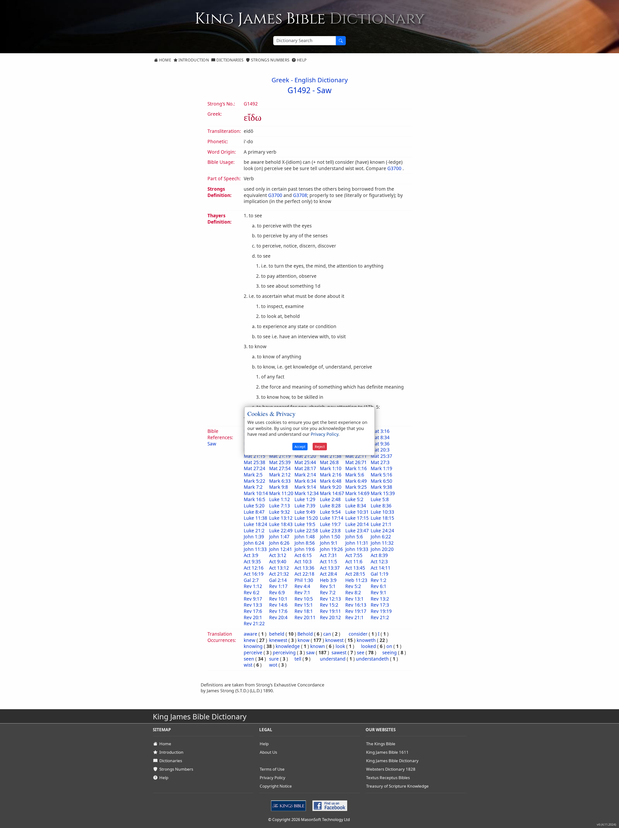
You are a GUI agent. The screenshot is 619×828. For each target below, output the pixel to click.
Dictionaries (229, 60)
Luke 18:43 (281, 524)
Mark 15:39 (383, 493)
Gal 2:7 (251, 580)
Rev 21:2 (380, 617)
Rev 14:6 (278, 605)
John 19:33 (356, 549)
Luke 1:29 (305, 499)
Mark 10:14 (256, 493)
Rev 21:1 (354, 617)
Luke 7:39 (305, 506)
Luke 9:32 (279, 512)
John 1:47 (279, 537)
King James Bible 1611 (387, 752)
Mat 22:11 (356, 456)
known (317, 646)
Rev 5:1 (328, 586)
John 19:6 (305, 549)
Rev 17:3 (380, 605)
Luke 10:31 (357, 512)
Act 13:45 (355, 568)
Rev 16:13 (355, 605)
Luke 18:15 (382, 518)
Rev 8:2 (353, 592)
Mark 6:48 (330, 481)
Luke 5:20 (254, 506)
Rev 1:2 (378, 580)
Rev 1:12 (253, 586)
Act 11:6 (353, 561)
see (360, 652)
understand (333, 659)
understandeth (372, 659)
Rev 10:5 (304, 599)
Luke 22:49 (281, 530)
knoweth (366, 640)
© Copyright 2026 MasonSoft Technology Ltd (309, 819)
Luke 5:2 (354, 499)
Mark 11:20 (281, 493)
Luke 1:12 (279, 499)
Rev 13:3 (253, 605)
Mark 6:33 (280, 481)
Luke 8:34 (355, 506)
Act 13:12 (279, 568)
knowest (334, 640)
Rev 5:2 (353, 586)
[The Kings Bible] (289, 805)
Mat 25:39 (280, 462)
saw (310, 652)
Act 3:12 (277, 555)
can (327, 634)
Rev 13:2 (380, 599)
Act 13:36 (304, 568)
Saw (324, 90)
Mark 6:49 (356, 481)
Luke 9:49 (305, 512)
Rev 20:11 (305, 617)
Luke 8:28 (330, 506)
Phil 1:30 (304, 580)
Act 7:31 (328, 555)
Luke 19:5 (305, 524)
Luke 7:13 (279, 506)
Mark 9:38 (381, 487)
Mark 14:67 (332, 493)
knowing (253, 646)
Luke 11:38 (255, 518)
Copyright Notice (276, 786)
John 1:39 (254, 537)
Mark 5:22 (254, 481)
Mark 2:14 (305, 475)
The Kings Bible (380, 743)
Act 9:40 (277, 561)
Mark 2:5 (253, 475)
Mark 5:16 (381, 475)
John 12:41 (280, 549)
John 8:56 (305, 543)
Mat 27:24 (254, 468)
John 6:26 (279, 543)
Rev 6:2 (251, 592)
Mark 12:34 (307, 493)
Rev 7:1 (302, 592)
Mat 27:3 (380, 462)
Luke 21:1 (381, 524)
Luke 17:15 (357, 518)
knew (249, 640)
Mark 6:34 (305, 481)
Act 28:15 (355, 574)
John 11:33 (255, 549)
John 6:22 (381, 537)
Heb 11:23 (356, 580)
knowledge (288, 646)
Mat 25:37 (381, 456)
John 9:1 (329, 543)
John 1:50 (330, 537)
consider (358, 634)
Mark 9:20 (330, 487)
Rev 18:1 (304, 611)
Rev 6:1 (378, 586)
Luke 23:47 (357, 530)
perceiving (284, 652)
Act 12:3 (379, 561)
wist (248, 665)
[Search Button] (341, 40)
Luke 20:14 (357, 524)
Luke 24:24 (382, 530)
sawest (339, 652)
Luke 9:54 (330, 512)
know (304, 640)
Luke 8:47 (254, 512)
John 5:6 (354, 537)
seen (249, 659)
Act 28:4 (328, 574)
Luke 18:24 (255, 524)
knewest (278, 640)
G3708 (300, 195)
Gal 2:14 (278, 580)
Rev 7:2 (328, 592)
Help (301, 60)
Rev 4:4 (302, 586)
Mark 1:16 (356, 468)
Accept (300, 446)
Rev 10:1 (278, 599)
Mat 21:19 (280, 456)
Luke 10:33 (382, 512)
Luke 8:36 (381, 506)
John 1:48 (305, 537)
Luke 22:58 (306, 530)
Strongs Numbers (270, 60)
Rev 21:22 (254, 623)
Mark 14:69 (357, 493)
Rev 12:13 (330, 599)
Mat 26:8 (329, 462)
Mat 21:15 (254, 456)
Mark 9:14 (305, 487)
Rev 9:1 (378, 592)
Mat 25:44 (305, 462)
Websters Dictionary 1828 (390, 769)
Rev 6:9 (277, 592)
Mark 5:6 (354, 475)
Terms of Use (272, 769)
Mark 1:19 (381, 468)
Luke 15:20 (306, 518)
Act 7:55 (353, 555)
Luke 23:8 (330, 530)
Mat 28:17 (305, 468)
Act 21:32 (279, 574)
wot (273, 665)
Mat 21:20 (305, 456)
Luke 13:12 (281, 518)
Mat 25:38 (254, 462)
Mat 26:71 (356, 462)
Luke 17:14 (331, 518)
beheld (276, 634)
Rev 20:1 (253, 617)
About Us (268, 752)
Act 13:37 (330, 568)
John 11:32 (382, 543)
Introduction (193, 60)
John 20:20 (382, 549)
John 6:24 (254, 543)
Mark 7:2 (253, 487)
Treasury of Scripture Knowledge (397, 786)
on (389, 646)
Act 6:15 (303, 555)
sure (274, 659)
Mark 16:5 (254, 499)
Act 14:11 (381, 568)
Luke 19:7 (330, 524)
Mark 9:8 (278, 487)
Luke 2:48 (330, 499)
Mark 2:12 (280, 475)
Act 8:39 (379, 555)
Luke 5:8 (380, 499)
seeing (389, 652)
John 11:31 (356, 543)
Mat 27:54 (280, 468)
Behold (305, 634)
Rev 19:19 (381, 611)
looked (368, 646)
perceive (253, 652)
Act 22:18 (304, 574)
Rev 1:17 (278, 586)
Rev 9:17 (253, 599)
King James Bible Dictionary (392, 760)
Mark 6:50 (381, 481)
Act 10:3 (303, 561)
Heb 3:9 (328, 580)
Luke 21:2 (254, 530)
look (340, 646)
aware (250, 634)
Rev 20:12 (330, 617)
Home (164, 60)
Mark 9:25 (356, 487)
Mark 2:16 (330, 475)
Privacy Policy (272, 777)
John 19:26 (331, 549)
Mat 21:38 (330, 456)
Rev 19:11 (330, 611)
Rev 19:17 (355, 611)
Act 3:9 (251, 555)
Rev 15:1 (304, 605)
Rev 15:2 (329, 605)
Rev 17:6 (253, 611)
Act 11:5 (328, 561)
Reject (320, 446)
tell (298, 659)
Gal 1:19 (379, 574)
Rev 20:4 (278, 617)
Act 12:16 (254, 568)
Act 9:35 (252, 561)
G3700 (394, 168)
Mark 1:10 (330, 468)
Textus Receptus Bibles (388, 777)
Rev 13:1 (354, 599)
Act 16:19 (254, 574)
